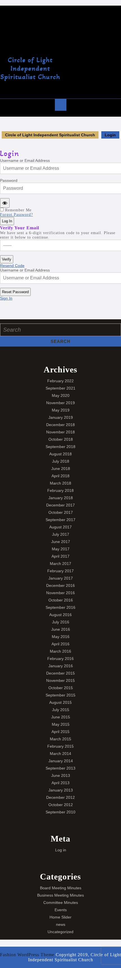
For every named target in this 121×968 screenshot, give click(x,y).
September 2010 (60, 812)
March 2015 (60, 739)
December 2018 (60, 424)
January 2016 (60, 666)
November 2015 (60, 680)
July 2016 (60, 622)
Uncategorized (60, 931)
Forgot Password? (16, 214)
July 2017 (60, 534)
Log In (7, 221)
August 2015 (60, 702)
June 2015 (60, 717)
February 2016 (60, 658)
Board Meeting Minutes (60, 888)
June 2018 (60, 468)
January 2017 (60, 578)
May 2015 (61, 724)
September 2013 (60, 768)
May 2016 (61, 636)
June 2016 (60, 629)
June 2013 (60, 775)
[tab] (60, 105)
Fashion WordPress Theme (27, 954)
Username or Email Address (25, 160)
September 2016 (60, 607)
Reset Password (15, 292)
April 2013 (60, 783)
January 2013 (60, 790)
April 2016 (60, 644)
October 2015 (60, 688)
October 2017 (60, 512)
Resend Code (12, 265)
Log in (60, 850)
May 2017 (61, 549)
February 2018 (60, 490)
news (60, 924)
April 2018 (60, 476)
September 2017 (60, 519)
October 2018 (60, 439)
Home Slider (60, 917)
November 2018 (60, 432)
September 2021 (60, 388)
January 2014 (60, 761)
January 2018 (60, 498)
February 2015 (60, 746)
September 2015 (60, 695)
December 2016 (60, 585)
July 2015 (60, 709)
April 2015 (60, 731)
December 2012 (60, 797)
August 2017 (60, 527)
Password (8, 180)
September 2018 (60, 446)
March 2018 (60, 483)
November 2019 (60, 403)
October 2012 (60, 804)
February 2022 (60, 381)
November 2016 (60, 593)
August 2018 (60, 454)
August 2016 (60, 614)
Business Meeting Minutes (60, 895)
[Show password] (5, 203)
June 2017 (60, 541)
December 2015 (60, 673)
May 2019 (61, 410)
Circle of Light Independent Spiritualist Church (30, 68)
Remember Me (18, 210)
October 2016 (60, 600)
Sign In (6, 298)
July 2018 (60, 461)
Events (61, 910)
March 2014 (60, 753)
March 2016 (60, 651)
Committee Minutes (60, 902)
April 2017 (60, 556)
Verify (6, 259)
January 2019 (60, 417)
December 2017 (60, 505)
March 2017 (60, 563)
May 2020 (61, 395)
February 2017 (60, 571)
